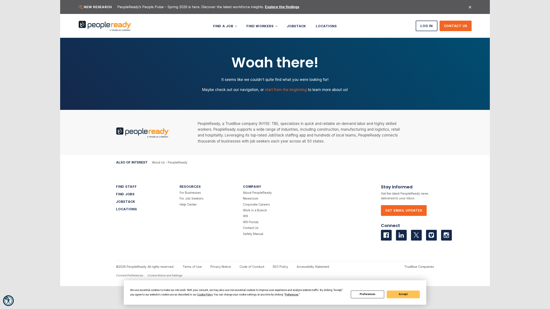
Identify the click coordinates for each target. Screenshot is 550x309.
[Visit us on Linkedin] (401, 235)
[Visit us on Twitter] (416, 235)
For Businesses (190, 192)
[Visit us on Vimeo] (431, 235)
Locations (326, 26)
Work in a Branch (255, 210)
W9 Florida (250, 222)
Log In (426, 26)
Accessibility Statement (313, 266)
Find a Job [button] (223, 26)
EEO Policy (280, 266)
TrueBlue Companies (419, 266)
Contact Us (456, 26)
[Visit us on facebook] (386, 235)
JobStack (296, 26)
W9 (245, 216)
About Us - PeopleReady (169, 162)
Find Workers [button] (260, 26)
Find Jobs (125, 194)
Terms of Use (192, 266)
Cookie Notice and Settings (165, 275)
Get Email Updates (403, 210)
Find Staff (126, 186)
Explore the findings (282, 7)
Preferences (367, 294)
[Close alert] (470, 7)
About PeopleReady (257, 192)
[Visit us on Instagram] (446, 235)
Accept (403, 294)
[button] (8, 300)
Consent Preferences (129, 275)
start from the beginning (286, 90)
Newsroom (250, 198)
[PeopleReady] (105, 26)
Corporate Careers (256, 204)
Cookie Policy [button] (204, 294)
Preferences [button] (291, 294)
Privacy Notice (220, 266)
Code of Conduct (252, 266)
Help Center (188, 204)
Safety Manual (253, 234)
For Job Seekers (191, 198)
